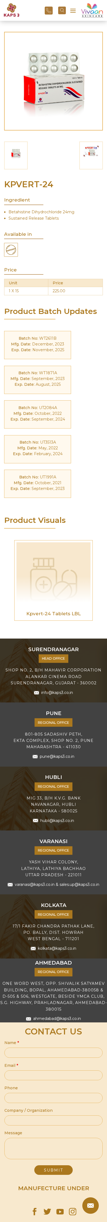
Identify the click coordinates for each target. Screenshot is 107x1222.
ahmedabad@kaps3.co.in (57, 1018)
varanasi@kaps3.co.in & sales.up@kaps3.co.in (57, 884)
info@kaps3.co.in (57, 692)
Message (13, 1132)
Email (11, 1065)
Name (11, 1042)
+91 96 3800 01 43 (49, 11)
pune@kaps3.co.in (57, 756)
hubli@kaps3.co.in (57, 820)
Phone (11, 1087)
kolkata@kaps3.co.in (57, 948)
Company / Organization (28, 1110)
